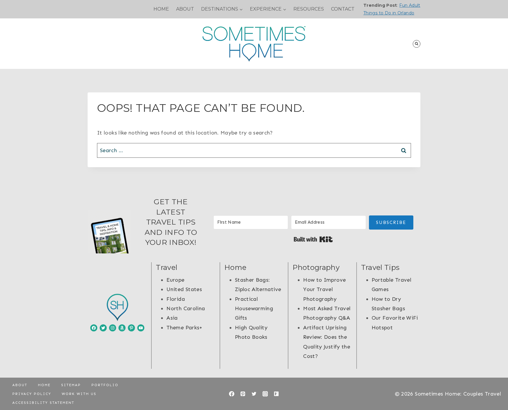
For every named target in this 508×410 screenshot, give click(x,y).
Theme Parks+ (184, 327)
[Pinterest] (243, 394)
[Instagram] (265, 394)
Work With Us (79, 394)
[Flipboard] (276, 394)
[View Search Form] (416, 44)
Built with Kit (313, 239)
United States (184, 289)
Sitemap (71, 385)
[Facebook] (231, 394)
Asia (172, 318)
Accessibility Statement (43, 403)
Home (161, 9)
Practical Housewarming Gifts (254, 308)
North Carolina (185, 308)
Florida (175, 299)
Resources (308, 9)
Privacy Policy (31, 394)
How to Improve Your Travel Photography (324, 289)
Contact (343, 9)
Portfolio (104, 385)
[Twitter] (254, 394)
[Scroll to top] (494, 387)
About (185, 9)
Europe (175, 280)
